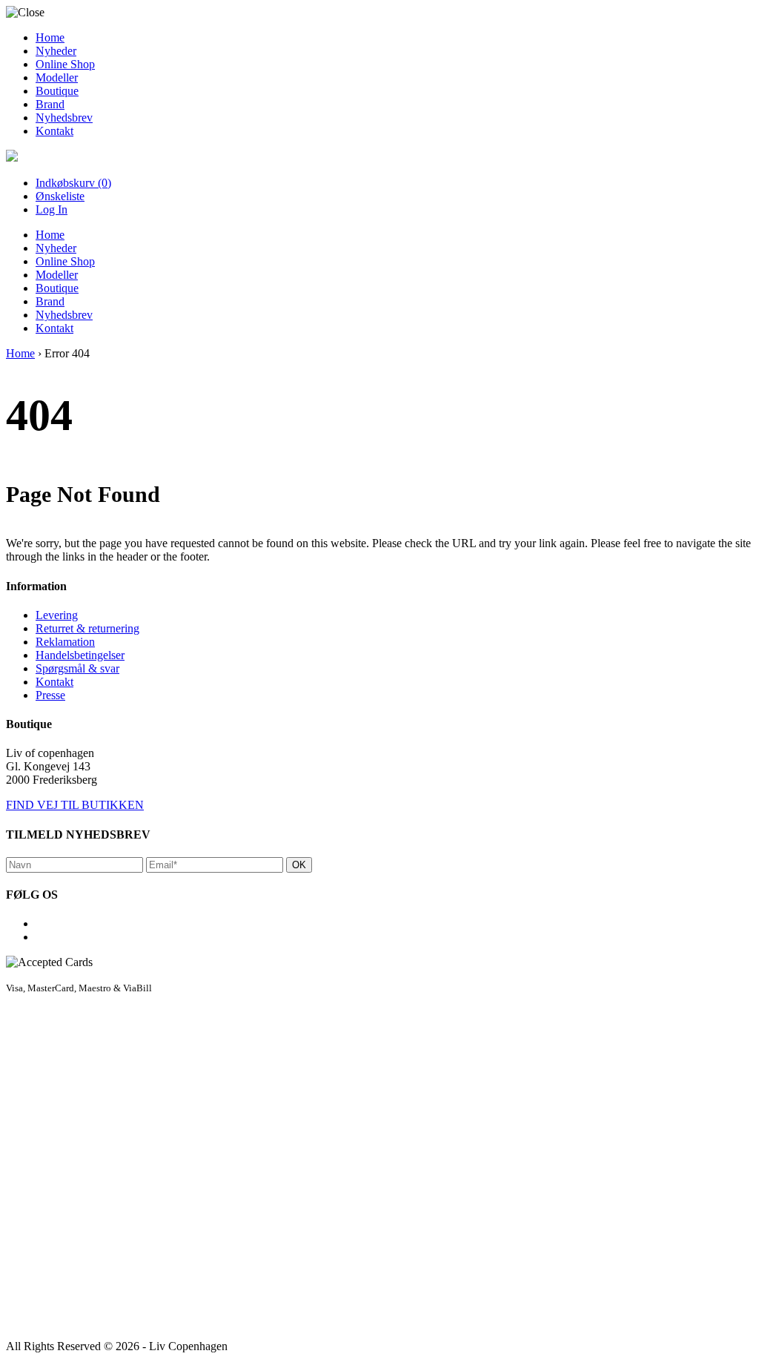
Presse (50, 695)
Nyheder (56, 50)
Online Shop (65, 64)
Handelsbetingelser (80, 655)
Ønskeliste (60, 196)
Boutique (57, 91)
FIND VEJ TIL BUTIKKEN (75, 805)
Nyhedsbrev (64, 117)
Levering (57, 615)
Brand (50, 104)
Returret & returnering (87, 628)
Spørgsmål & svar (77, 668)
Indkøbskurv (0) (73, 182)
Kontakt (54, 131)
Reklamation (65, 641)
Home (50, 37)
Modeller (57, 77)
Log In (51, 209)
